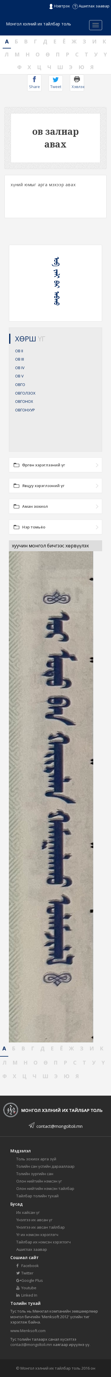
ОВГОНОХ (24, 401)
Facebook (29, 1265)
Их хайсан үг (28, 1212)
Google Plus (31, 1280)
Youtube (28, 1287)
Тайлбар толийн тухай (37, 1195)
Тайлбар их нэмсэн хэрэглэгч (43, 1242)
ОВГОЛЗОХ (25, 393)
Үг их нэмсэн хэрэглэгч (37, 1234)
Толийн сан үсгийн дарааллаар (45, 1166)
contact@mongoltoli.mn (59, 1126)
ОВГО (20, 384)
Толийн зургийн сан (34, 1173)
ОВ (19, 350)
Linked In (28, 1295)
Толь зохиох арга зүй (36, 1159)
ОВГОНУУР (25, 410)
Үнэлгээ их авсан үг (34, 1219)
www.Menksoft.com (28, 1330)
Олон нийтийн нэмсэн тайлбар (45, 1188)
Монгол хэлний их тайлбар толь (38, 24)
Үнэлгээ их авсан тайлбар (40, 1227)
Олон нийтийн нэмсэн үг (39, 1181)
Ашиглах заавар (94, 6)
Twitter (26, 1273)
